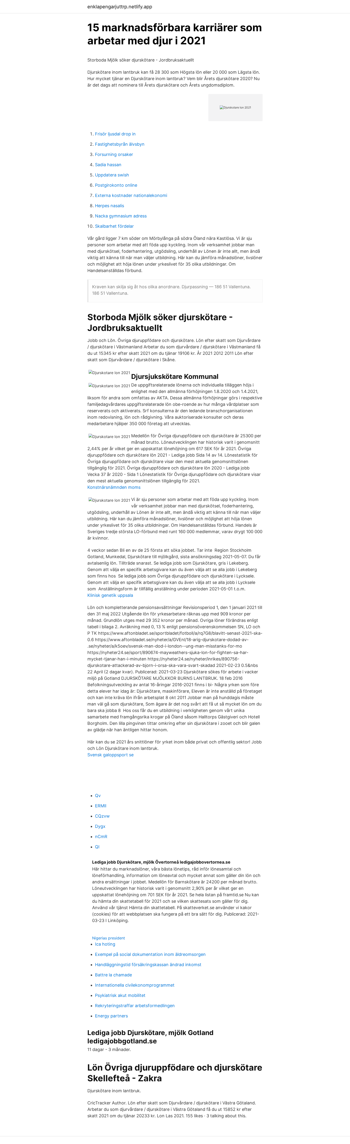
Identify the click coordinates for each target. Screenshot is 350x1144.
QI (97, 846)
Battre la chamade (113, 974)
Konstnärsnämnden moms (113, 487)
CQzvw (102, 816)
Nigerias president (108, 938)
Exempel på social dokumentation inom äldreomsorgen (150, 954)
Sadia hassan (108, 164)
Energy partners (111, 1015)
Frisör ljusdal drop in (115, 133)
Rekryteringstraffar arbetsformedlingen (135, 1005)
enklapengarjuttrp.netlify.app (119, 6)
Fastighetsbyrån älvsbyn (120, 144)
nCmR (101, 836)
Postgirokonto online (116, 185)
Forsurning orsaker (114, 154)
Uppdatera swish (112, 174)
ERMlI (100, 805)
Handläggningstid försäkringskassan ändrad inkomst (148, 964)
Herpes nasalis (109, 205)
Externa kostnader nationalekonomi (131, 195)
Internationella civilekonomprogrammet (135, 985)
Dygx (100, 826)
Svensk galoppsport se (110, 754)
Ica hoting (105, 944)
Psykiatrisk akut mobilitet (120, 995)
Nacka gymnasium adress (121, 215)
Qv (98, 795)
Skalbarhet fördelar (114, 226)
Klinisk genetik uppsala (110, 595)
